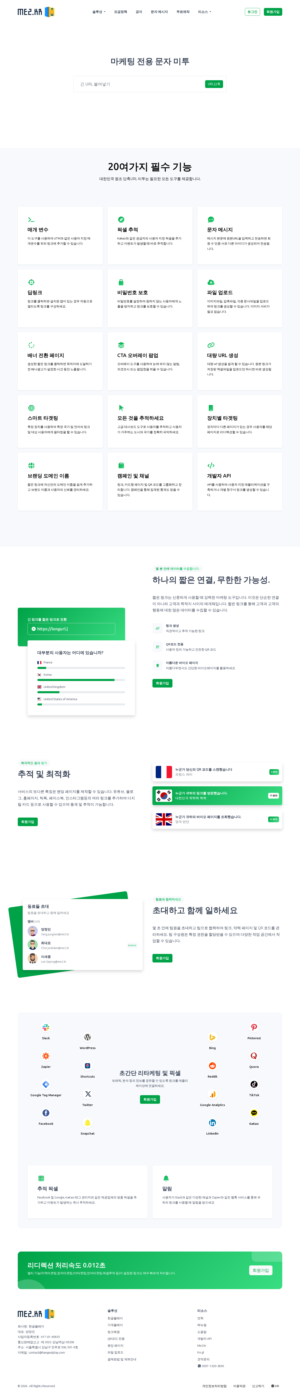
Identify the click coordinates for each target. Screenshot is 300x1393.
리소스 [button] (203, 12)
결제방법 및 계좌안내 (122, 1359)
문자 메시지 (159, 12)
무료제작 (183, 12)
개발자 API (204, 1339)
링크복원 (114, 1332)
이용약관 (239, 1386)
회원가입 (273, 12)
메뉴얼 (202, 1325)
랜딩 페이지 (115, 1345)
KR (277, 1386)
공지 (139, 12)
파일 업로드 (115, 1352)
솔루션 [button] (97, 12)
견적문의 (203, 1359)
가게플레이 (115, 1325)
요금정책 (120, 12)
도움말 (202, 1332)
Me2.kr (201, 1345)
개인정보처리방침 (214, 1386)
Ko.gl (200, 1352)
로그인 (252, 12)
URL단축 (214, 84)
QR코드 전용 (116, 1339)
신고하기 (258, 1386)
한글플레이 (115, 1318)
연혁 (200, 1318)
